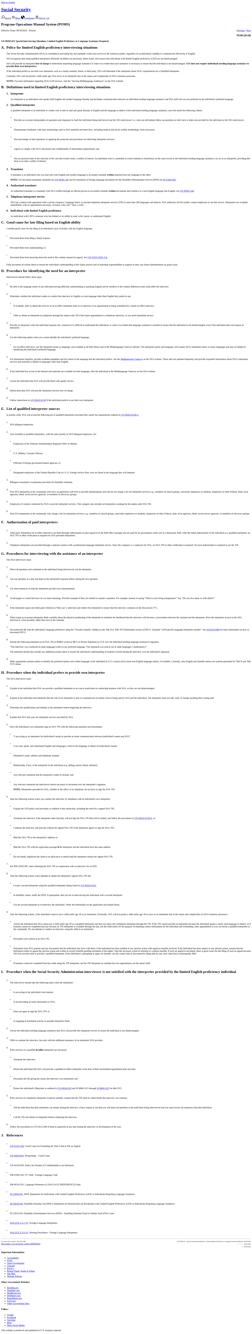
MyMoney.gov (14, 1295)
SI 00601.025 (103, 1088)
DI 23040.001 (16, 1194)
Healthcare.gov (14, 1293)
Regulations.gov (14, 1298)
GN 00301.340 (187, 191)
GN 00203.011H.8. (143, 818)
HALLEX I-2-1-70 (19, 1223)
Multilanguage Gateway (132, 359)
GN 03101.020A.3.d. (97, 257)
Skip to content (8, 2)
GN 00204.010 (64, 1088)
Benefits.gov (13, 1288)
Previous (241, 30)
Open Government (15, 1263)
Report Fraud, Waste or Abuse (21, 1271)
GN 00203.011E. (89, 885)
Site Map (11, 1273)
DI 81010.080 (212, 629)
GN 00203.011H (38, 400)
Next (248, 30)
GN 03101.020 (17, 1146)
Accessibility (13, 1258)
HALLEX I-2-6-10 (19, 1232)
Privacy (10, 1268)
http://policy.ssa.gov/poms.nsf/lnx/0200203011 (20, 1244)
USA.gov (11, 1301)
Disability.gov (13, 1290)
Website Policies (14, 1276)
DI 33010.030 (16, 1204)
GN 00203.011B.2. (130, 415)
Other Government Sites (18, 1303)
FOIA (10, 1260)
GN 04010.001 (17, 1155)
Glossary (11, 1266)
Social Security (16, 9)
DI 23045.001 (169, 180)
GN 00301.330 (62, 180)
